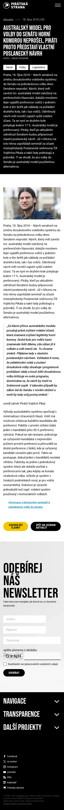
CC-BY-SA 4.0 (22, 796)
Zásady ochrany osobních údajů (17, 803)
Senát (9, 67)
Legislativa (38, 67)
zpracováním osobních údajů (41, 664)
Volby (22, 67)
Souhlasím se (33, 664)
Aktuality (8, 19)
